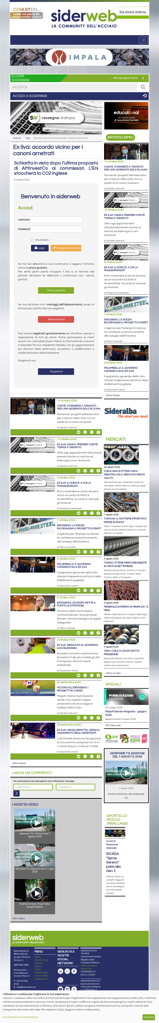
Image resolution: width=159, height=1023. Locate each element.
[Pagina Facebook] (74, 971)
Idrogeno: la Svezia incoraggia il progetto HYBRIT (79, 527)
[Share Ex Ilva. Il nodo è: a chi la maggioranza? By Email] (78, 513)
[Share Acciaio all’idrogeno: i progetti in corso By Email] (78, 718)
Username (24, 219)
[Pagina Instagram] (67, 971)
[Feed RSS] (74, 989)
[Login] (16, 793)
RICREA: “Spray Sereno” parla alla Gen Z (113, 862)
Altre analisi (113, 673)
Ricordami (38, 240)
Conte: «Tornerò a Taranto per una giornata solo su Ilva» (78, 407)
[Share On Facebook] (98, 432)
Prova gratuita (56, 290)
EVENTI (38, 970)
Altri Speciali (113, 725)
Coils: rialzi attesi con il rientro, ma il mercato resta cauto (124, 474)
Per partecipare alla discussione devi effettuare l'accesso (43, 781)
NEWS (37, 957)
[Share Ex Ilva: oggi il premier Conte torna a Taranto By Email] (78, 471)
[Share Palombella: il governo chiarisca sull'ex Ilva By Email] (78, 590)
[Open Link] (26, 13)
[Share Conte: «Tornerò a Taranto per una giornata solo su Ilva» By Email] (78, 432)
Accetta (148, 1017)
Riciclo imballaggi (117, 819)
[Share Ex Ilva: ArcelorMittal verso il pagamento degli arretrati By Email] (78, 756)
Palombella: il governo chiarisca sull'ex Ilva (74, 565)
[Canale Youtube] (60, 989)
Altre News (19, 763)
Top (27, 138)
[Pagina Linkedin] (60, 971)
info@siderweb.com (26, 987)
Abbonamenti (56, 319)
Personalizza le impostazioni (20, 1017)
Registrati (56, 371)
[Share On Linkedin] (85, 432)
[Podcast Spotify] (67, 989)
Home (17, 138)
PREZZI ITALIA (41, 960)
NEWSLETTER (41, 979)
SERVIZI (38, 966)
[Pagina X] (60, 980)
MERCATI (39, 963)
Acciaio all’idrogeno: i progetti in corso (72, 689)
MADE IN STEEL (42, 976)
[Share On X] (92, 432)
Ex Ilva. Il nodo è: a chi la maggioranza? (74, 484)
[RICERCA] (143, 87)
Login (41, 248)
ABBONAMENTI (42, 973)
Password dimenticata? (68, 248)
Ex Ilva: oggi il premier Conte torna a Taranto (77, 446)
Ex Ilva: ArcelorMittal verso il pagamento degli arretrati (78, 731)
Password (24, 229)
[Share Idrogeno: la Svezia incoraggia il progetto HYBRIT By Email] (78, 552)
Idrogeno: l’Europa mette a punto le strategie (76, 604)
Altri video (18, 918)
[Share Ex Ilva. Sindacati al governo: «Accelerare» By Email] (78, 675)
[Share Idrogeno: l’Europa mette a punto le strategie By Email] (78, 633)
